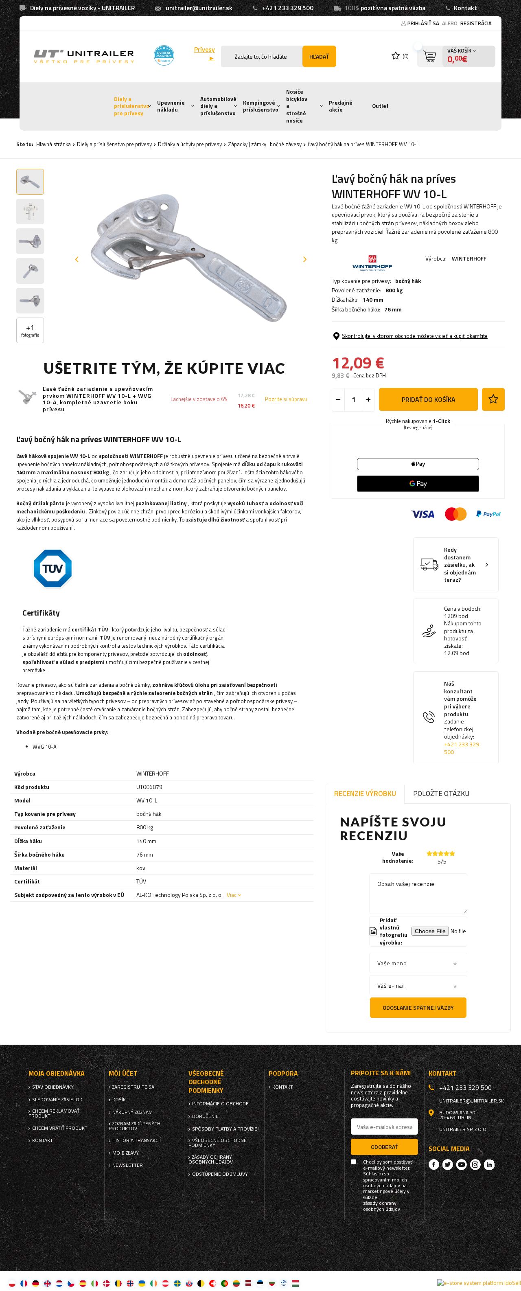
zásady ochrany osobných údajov (381, 1206)
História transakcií (136, 1140)
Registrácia (476, 23)
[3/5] (441, 853)
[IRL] (154, 1283)
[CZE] (71, 1283)
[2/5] (435, 853)
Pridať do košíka (428, 399)
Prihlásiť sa (423, 23)
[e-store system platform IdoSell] (479, 1283)
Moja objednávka (56, 1073)
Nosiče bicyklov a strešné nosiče (296, 106)
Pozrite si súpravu (286, 399)
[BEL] (201, 1283)
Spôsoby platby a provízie (224, 1129)
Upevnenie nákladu (171, 106)
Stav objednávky (53, 1087)
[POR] (224, 1283)
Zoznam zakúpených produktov (134, 1126)
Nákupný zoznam (132, 1112)
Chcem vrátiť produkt (60, 1128)
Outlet (380, 106)
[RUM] (118, 1283)
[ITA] (95, 1283)
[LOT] (248, 1283)
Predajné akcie (340, 106)
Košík (119, 1099)
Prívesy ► (204, 53)
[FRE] (24, 1283)
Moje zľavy (125, 1153)
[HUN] (295, 1283)
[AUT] (165, 1283)
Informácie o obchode (220, 1103)
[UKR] (142, 1283)
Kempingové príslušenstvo (260, 106)
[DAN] (106, 1283)
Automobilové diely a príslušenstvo (218, 106)
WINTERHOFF (469, 258)
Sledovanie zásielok (57, 1099)
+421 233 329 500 (287, 8)
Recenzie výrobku (365, 793)
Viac (231, 894)
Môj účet (123, 1073)
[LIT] (236, 1283)
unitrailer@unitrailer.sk (199, 8)
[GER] (36, 1283)
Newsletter (127, 1165)
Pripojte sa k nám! (381, 1073)
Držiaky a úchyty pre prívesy (190, 144)
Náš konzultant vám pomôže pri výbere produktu (461, 718)
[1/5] (429, 853)
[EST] (260, 1283)
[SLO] (189, 1283)
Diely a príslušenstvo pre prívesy (131, 106)
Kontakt (465, 8)
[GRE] (283, 1283)
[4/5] (446, 853)
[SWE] (177, 1283)
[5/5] (452, 853)
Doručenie (205, 1116)
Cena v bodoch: (463, 608)
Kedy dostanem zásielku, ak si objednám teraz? (460, 565)
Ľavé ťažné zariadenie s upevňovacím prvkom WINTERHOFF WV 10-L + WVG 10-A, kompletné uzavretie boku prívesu (98, 399)
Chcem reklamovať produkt (53, 1113)
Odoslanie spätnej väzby (418, 1007)
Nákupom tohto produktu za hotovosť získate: (463, 634)
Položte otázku (441, 793)
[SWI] (213, 1283)
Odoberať (384, 1146)
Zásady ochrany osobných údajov (210, 1159)
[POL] (12, 1283)
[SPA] (83, 1283)
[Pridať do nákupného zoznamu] (493, 399)
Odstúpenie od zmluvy (220, 1174)
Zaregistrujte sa (133, 1087)
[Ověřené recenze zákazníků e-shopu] (164, 55)
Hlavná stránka (53, 144)
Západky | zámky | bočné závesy (265, 144)
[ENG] (47, 1283)
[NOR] (130, 1283)
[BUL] (272, 1283)
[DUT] (59, 1283)
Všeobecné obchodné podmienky (217, 1143)
